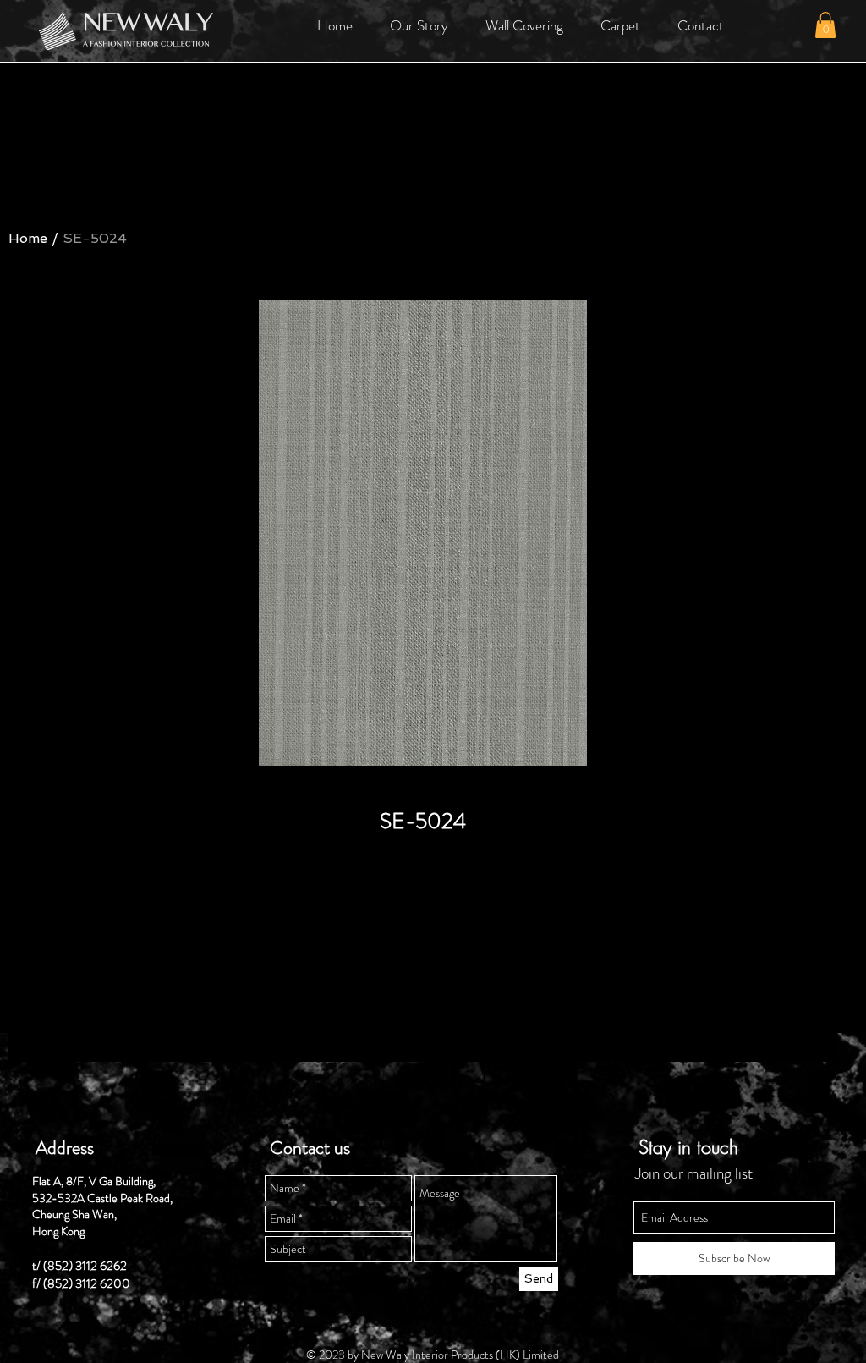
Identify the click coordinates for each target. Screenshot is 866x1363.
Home (27, 238)
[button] (419, 25)
